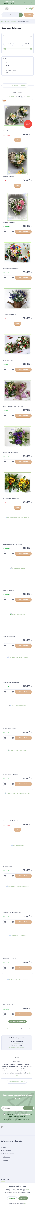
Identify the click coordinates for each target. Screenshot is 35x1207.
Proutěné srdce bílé (9, 222)
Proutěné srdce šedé (9, 176)
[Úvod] (7, 8)
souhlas (27, 1189)
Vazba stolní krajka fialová (10, 452)
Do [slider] (31, 49)
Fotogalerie (6, 1157)
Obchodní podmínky (8, 1154)
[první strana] (4, 96)
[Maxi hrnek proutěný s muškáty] (17, 897)
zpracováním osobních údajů (22, 1114)
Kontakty (5, 1160)
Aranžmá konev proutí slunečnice (12, 544)
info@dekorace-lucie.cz (17, 1047)
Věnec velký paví (7, 866)
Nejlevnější (15, 85)
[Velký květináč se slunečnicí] (17, 483)
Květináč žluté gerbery (9, 959)
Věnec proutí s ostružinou (10, 775)
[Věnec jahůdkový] (17, 345)
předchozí (11, 96)
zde (25, 1203)
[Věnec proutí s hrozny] (17, 713)
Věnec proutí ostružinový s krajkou (13, 821)
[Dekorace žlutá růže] (17, 621)
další (28, 96)
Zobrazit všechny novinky (16, 1082)
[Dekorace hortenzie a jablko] (17, 667)
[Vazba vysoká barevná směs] (17, 253)
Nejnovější (6, 85)
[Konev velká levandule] (17, 299)
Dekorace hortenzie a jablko (11, 682)
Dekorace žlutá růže (9, 636)
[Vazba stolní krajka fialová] (17, 437)
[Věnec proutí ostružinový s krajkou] (17, 805)
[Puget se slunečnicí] (17, 575)
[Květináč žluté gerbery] (17, 943)
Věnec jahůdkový (8, 360)
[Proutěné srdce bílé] (17, 207)
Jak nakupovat (7, 1150)
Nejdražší (23, 85)
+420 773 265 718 (9, 1)
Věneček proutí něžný (9, 131)
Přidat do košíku (23, 231)
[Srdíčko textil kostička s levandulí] (17, 391)
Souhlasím (23, 1198)
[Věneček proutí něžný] (17, 115)
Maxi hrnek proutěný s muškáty (12, 912)
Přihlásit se (28, 1108)
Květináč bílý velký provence (11, 1005)
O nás (4, 1147)
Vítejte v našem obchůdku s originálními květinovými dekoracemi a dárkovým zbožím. (17, 1065)
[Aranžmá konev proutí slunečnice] (17, 529)
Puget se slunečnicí (8, 590)
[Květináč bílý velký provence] (17, 989)
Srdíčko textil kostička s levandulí (13, 406)
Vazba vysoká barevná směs (11, 268)
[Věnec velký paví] (17, 851)
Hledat (21, 15)
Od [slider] (5, 49)
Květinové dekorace (10, 21)
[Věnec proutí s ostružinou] (17, 759)
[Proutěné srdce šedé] (17, 161)
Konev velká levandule (9, 314)
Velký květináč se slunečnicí (11, 498)
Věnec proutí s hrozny (9, 728)
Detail (17, 140)
